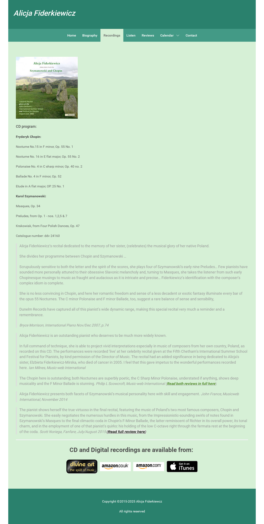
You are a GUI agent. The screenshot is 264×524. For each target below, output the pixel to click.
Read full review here (126, 432)
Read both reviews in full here (191, 384)
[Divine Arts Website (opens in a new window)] (81, 466)
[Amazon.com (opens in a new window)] (148, 466)
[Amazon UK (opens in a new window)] (115, 466)
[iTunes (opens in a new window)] (182, 466)
